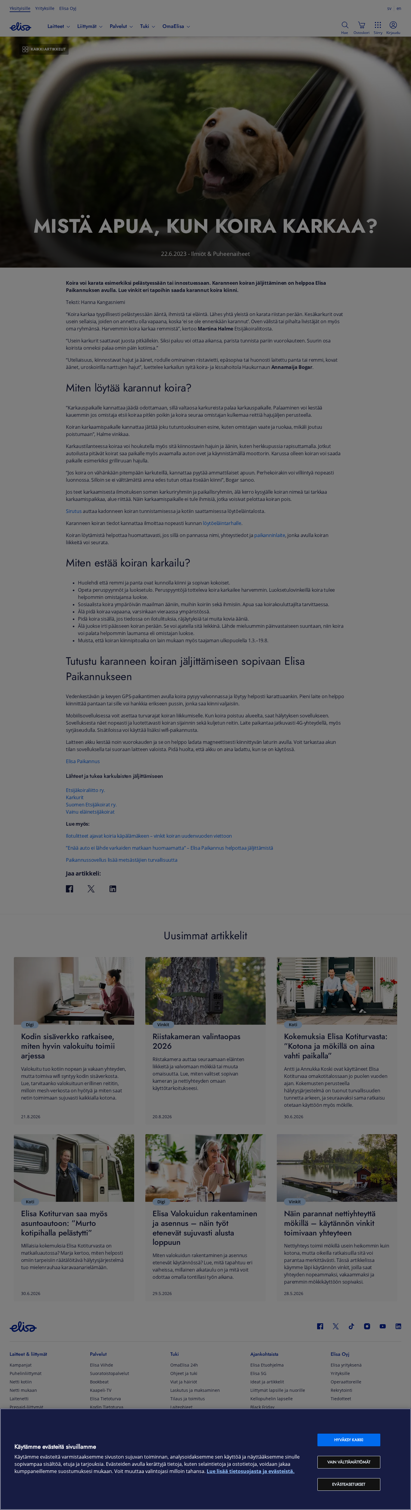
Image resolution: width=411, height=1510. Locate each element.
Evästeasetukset (348, 1484)
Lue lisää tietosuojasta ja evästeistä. (251, 1471)
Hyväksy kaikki (348, 1440)
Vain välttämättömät (348, 1462)
